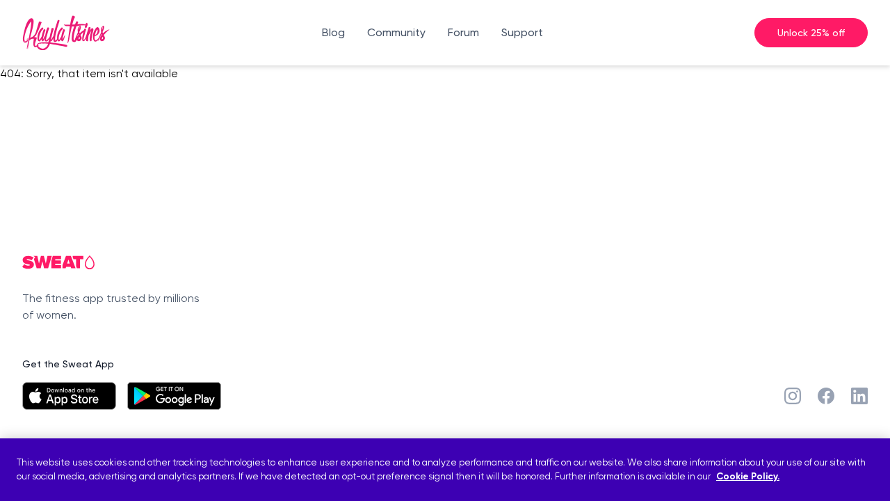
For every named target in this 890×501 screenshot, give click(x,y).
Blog (333, 32)
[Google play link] (174, 396)
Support (522, 32)
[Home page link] (66, 32)
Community (396, 32)
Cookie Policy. (747, 477)
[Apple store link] (69, 396)
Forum (463, 32)
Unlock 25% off (811, 32)
